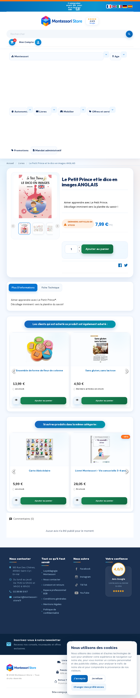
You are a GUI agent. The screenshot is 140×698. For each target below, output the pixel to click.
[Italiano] (119, 6)
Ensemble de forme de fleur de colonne (39, 370)
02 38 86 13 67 (20, 591)
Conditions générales (54, 598)
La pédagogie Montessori (50, 572)
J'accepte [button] (79, 678)
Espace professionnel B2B (54, 592)
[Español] (130, 6)
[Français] (109, 6)
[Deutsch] (125, 6)
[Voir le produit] (16, 400)
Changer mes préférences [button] (89, 687)
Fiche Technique (50, 287)
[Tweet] (126, 265)
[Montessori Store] (61, 21)
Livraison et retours (53, 584)
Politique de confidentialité (51, 611)
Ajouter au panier (97, 249)
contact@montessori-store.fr (25, 599)
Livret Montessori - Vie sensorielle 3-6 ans (100, 470)
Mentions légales (52, 604)
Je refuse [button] (97, 678)
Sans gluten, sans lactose (100, 370)
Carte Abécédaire (39, 470)
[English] (114, 6)
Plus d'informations (23, 287)
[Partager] (120, 265)
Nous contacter (51, 579)
